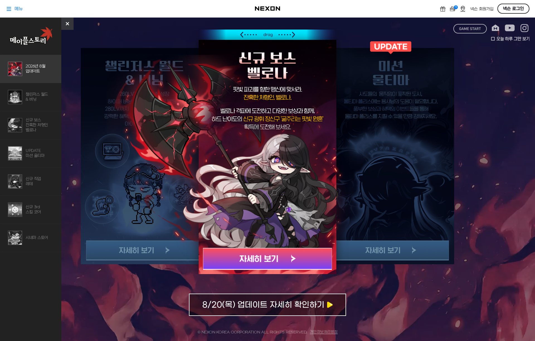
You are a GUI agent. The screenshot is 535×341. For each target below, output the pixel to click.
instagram (525, 28)
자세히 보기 (267, 259)
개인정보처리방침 (324, 332)
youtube (510, 28)
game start (470, 28)
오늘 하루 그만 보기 (510, 39)
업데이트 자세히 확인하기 (267, 305)
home (495, 28)
